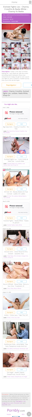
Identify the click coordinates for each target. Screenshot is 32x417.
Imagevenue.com (7, 403)
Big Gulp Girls (11, 131)
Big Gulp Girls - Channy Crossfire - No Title (16, 128)
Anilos (8, 317)
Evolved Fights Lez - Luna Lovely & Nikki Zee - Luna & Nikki (16, 160)
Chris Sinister (17, 256)
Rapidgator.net (21, 401)
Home (9, 414)
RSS (23, 414)
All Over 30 (10, 196)
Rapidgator (11, 85)
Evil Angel (24, 376)
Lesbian (14, 93)
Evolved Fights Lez (12, 163)
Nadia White (23, 93)
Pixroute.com (18, 403)
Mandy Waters (22, 196)
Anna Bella (10, 348)
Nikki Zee (10, 165)
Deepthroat (18, 376)
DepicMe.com (6, 405)
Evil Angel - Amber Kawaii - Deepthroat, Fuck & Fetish (16, 373)
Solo (18, 317)
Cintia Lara (14, 317)
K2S (22, 124)
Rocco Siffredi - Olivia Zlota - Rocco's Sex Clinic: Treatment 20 (16, 285)
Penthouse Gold (24, 348)
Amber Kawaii (11, 376)
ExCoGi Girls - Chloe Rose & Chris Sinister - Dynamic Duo (16, 253)
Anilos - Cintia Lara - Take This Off (16, 315)
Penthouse (16, 348)
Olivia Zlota (10, 288)
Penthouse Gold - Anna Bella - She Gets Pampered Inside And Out (16, 345)
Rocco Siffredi (17, 288)
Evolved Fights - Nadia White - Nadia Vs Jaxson (16, 222)
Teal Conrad (6, 197)
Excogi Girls (25, 256)
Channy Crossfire (15, 91)
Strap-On (6, 95)
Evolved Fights (11, 225)
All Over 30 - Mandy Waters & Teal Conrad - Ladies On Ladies (16, 193)
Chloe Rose (10, 256)
